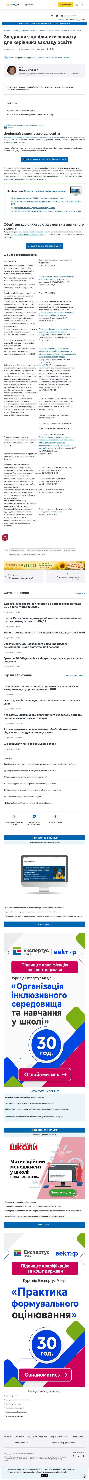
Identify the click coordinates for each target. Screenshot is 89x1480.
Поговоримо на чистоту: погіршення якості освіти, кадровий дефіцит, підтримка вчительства (43, 916)
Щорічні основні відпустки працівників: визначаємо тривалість (31, 912)
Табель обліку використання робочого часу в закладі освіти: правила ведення (37, 1109)
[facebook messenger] (57, 16)
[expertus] (29, 4)
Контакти (8, 1437)
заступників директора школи (18, 1400)
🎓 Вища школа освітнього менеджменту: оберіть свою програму (32, 790)
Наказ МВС (43, 365)
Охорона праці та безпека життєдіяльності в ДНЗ (27, 554)
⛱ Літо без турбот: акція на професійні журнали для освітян (30, 783)
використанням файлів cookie (55, 1472)
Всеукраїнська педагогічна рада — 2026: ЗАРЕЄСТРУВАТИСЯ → (44, 23)
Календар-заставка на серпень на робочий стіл (24, 1097)
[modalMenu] (82, 4)
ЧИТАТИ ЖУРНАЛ (45, 924)
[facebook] (46, 16)
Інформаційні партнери (37, 1437)
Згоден (44, 1476)
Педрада (7, 30)
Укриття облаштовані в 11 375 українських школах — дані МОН (44, 632)
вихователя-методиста (15, 1408)
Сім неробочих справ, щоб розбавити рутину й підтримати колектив (33, 1206)
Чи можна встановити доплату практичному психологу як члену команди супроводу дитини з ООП (41, 688)
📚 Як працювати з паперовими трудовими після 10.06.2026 (30, 770)
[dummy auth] (76, 4)
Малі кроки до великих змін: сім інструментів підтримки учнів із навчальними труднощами (43, 1210)
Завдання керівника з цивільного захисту (26, 125)
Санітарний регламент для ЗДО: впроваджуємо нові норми (29, 1103)
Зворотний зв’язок (58, 1437)
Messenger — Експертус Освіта (34, 823)
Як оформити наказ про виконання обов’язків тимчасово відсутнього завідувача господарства (40, 731)
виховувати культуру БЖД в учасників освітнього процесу (39, 198)
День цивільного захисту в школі (44, 246)
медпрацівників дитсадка (16, 1412)
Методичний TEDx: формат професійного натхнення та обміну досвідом (34, 1216)
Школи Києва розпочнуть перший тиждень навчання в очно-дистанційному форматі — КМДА (43, 620)
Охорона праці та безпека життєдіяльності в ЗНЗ (44, 550)
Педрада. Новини (55, 822)
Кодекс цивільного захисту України (26, 234)
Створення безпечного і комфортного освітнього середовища (31, 137)
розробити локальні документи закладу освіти (34, 207)
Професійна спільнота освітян (14, 823)
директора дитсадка (14, 1404)
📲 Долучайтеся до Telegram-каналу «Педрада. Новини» (28, 803)
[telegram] (52, 16)
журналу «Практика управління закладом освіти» (48, 57)
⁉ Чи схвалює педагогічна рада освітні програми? (25, 777)
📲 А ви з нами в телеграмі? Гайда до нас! (44, 159)
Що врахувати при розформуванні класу (30, 743)
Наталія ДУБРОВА (28, 70)
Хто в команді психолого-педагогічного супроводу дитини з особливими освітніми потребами (43, 716)
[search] (54, 4)
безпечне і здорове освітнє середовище (45, 191)
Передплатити (65, 5)
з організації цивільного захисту (36, 231)
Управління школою (28, 30)
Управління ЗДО (69, 550)
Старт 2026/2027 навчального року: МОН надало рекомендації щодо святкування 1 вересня (36, 645)
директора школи (13, 1396)
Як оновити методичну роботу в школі (20, 1202)
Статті (16, 30)
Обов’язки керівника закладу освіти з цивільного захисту (30, 115)
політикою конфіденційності (31, 1472)
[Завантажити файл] (5, 126)
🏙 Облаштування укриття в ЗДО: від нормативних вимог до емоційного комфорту (40, 764)
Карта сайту (77, 1437)
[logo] (12, 5)
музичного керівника (14, 1416)
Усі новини (79, 593)
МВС (60, 511)
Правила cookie (21, 1443)
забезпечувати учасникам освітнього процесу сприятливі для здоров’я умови (47, 211)
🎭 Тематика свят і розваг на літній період (22, 796)
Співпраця (19, 1437)
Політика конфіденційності (63, 1443)
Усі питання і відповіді (74, 675)
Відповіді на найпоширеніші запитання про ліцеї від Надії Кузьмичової (34, 907)
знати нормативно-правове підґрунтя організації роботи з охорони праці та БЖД (46, 202)
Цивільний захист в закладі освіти (21, 110)
